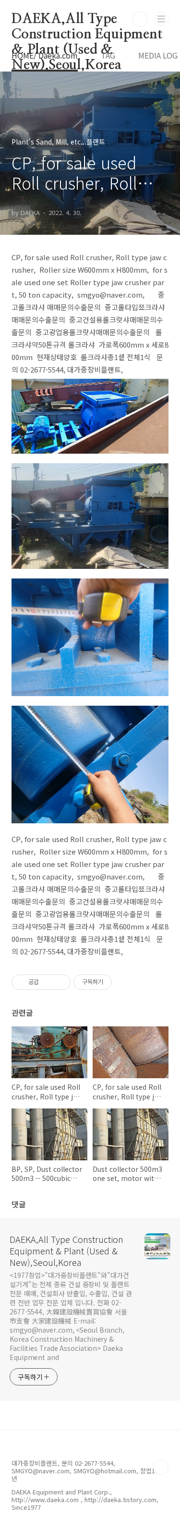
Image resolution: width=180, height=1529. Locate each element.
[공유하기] (48, 982)
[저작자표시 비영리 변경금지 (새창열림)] (125, 982)
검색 (139, 19)
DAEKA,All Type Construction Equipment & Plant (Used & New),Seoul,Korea (87, 19)
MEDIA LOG (158, 55)
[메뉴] (161, 19)
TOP (160, 1467)
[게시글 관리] (60, 982)
